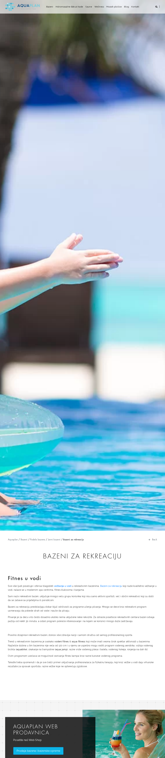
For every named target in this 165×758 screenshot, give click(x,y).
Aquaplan (13, 539)
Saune (88, 6)
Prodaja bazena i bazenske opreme (38, 750)
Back (154, 539)
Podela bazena (37, 539)
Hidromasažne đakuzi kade (69, 6)
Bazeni (49, 6)
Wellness (99, 6)
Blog (126, 6)
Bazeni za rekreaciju (111, 586)
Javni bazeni (54, 539)
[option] (82, 265)
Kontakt (135, 6)
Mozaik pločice (113, 6)
